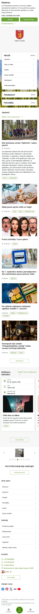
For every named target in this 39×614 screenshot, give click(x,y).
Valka (20, 211)
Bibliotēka (13, 352)
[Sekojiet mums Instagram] (6, 589)
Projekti (4, 497)
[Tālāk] (34, 452)
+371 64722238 (9, 562)
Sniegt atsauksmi (19, 472)
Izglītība (13, 313)
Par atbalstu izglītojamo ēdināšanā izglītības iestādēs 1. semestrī (16, 307)
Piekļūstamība (6, 531)
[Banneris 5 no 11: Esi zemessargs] (19, 453)
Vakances (5, 487)
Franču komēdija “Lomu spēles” (15, 239)
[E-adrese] (5, 571)
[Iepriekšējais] (4, 452)
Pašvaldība (6, 315)
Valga (14, 211)
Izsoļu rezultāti (6, 513)
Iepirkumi (5, 492)
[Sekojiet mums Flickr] (15, 589)
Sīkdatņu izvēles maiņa (9, 547)
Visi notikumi (20, 440)
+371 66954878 (9, 559)
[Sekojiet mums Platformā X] (11, 589)
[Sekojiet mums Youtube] (19, 589)
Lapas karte (6, 537)
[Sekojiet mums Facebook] (2, 589)
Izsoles (4, 508)
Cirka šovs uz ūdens (11, 415)
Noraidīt (10, 19)
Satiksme (13, 278)
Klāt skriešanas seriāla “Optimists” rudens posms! (19, 144)
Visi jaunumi (19, 361)
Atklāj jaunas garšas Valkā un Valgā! (17, 207)
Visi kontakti (11, 577)
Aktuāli (7, 55)
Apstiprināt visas (29, 19)
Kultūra (15, 244)
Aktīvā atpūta (13, 178)
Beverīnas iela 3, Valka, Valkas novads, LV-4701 (19, 568)
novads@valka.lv (9, 565)
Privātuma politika (8, 526)
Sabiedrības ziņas (29, 211)
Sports (5, 178)
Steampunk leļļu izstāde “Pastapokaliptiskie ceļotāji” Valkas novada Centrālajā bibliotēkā (16, 346)
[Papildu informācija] (10, 572)
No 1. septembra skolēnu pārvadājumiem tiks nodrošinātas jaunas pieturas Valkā (19, 273)
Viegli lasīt (5, 542)
